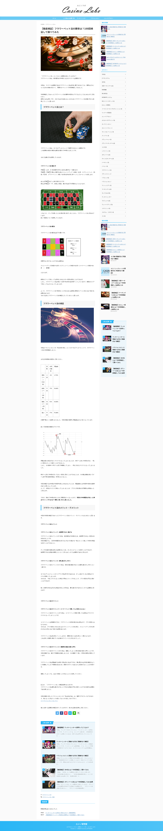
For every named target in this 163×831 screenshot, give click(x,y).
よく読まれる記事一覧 (68, 18)
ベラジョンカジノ (95, 18)
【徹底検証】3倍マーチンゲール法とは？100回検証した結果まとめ (118, 283)
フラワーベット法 (46, 794)
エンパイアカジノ (108, 18)
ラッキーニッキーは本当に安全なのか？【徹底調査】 (60, 813)
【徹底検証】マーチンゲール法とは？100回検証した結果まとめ (118, 295)
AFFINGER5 (89, 828)
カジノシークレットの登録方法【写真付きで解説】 (118, 271)
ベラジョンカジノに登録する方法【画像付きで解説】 (72, 755)
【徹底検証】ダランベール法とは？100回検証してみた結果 (74, 782)
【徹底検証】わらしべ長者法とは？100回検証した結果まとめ (118, 307)
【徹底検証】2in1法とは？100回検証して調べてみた (72, 770)
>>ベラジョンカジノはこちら (49, 701)
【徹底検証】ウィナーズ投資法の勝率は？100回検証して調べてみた (64, 815)
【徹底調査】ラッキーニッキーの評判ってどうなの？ (72, 727)
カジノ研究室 (81, 824)
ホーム (54, 18)
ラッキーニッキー (81, 18)
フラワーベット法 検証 (48, 797)
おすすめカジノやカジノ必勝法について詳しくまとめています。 (81, 827)
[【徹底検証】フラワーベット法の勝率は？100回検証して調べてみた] (70, 713)
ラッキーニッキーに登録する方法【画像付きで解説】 (72, 741)
